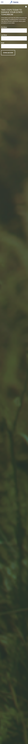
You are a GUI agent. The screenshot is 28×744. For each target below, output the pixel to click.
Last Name (4, 35)
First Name (4, 27)
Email (2, 43)
